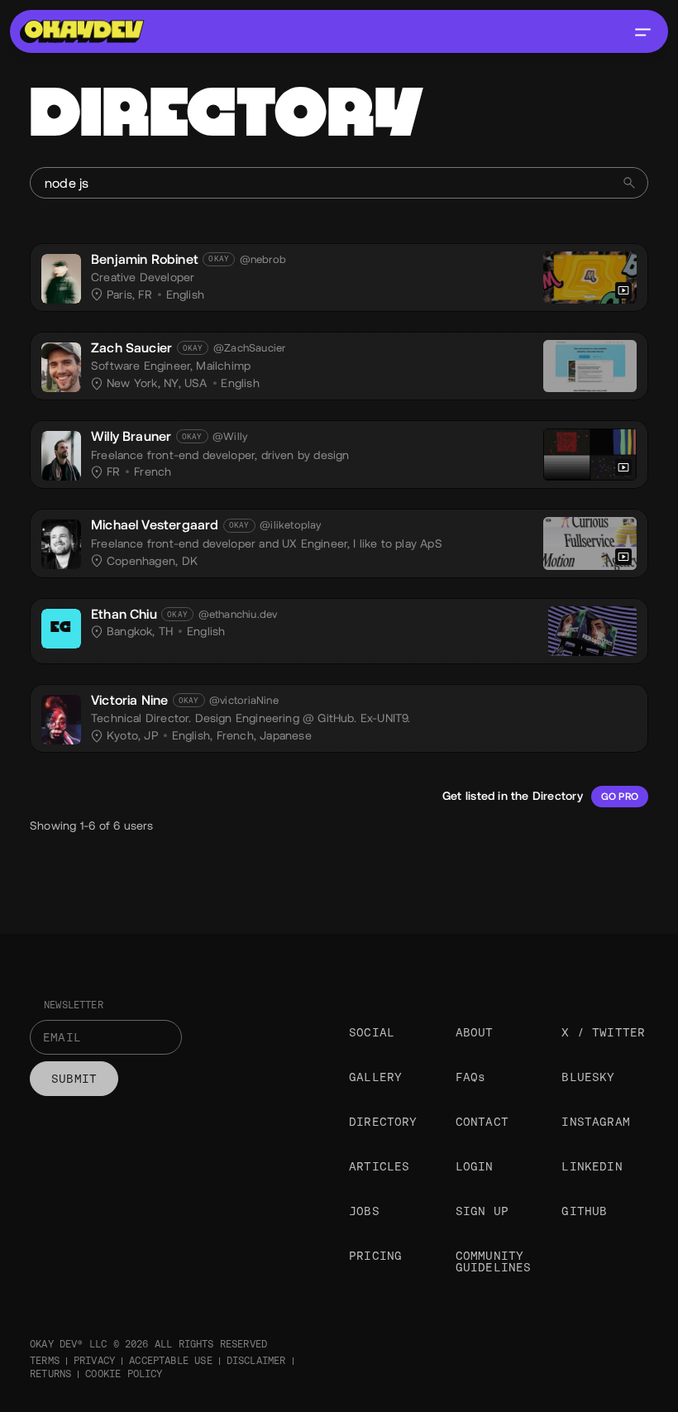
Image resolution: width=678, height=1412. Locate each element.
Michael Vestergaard (154, 525)
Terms (45, 1361)
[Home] (82, 31)
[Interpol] (590, 454)
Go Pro (619, 796)
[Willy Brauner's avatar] (61, 456)
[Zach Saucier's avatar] (61, 367)
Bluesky (587, 1077)
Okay (218, 259)
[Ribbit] (590, 543)
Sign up (482, 1211)
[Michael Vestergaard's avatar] (61, 544)
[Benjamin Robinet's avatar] (61, 279)
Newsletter (73, 1005)
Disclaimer (256, 1361)
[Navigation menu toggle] (642, 31)
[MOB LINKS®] (590, 277)
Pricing (375, 1255)
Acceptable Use (170, 1361)
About (475, 1032)
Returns (50, 1374)
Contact (482, 1121)
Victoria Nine (129, 700)
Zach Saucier (131, 348)
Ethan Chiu (124, 614)
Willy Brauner (131, 436)
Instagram (595, 1121)
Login (475, 1166)
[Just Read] (590, 366)
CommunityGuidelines (494, 1261)
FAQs (471, 1077)
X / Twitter (603, 1032)
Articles (379, 1166)
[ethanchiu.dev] (592, 631)
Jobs (364, 1211)
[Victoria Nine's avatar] (61, 719)
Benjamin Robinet (144, 259)
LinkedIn (591, 1166)
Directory (383, 1121)
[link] (339, 277)
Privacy (94, 1361)
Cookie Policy (123, 1374)
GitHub (584, 1211)
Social (371, 1032)
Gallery (375, 1077)
